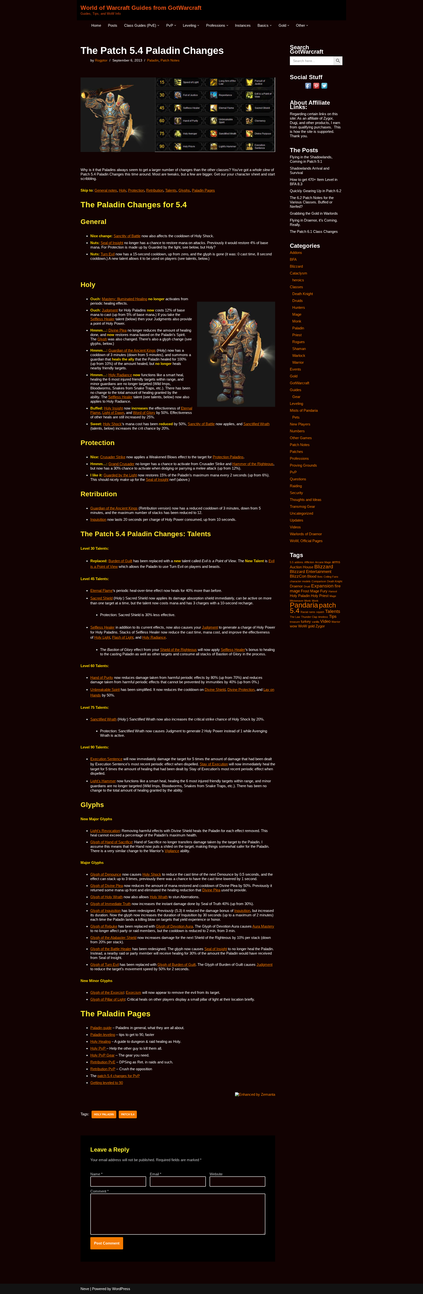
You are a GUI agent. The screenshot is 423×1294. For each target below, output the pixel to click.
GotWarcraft (299, 383)
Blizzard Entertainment (310, 571)
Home (96, 25)
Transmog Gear (302, 506)
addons (298, 562)
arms (336, 562)
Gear (296, 397)
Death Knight (302, 294)
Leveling (296, 403)
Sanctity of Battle (127, 236)
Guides (295, 390)
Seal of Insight (112, 243)
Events (295, 369)
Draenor (296, 586)
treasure (295, 621)
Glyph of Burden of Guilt (176, 964)
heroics (298, 280)
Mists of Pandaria (304, 410)
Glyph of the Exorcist (107, 992)
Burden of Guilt (120, 561)
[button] (158, 25)
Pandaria (304, 605)
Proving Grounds (303, 465)
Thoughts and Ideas (305, 500)
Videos (295, 527)
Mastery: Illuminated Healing (124, 299)
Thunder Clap (309, 616)
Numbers (297, 431)
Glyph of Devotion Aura (174, 926)
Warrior (298, 362)
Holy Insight (113, 408)
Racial (304, 611)
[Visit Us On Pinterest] (316, 88)
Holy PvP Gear (102, 1055)
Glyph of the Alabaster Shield (113, 937)
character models (300, 581)
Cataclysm (298, 273)
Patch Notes (170, 60)
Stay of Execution (214, 764)
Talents (170, 190)
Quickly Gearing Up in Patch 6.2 (315, 191)
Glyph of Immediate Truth (110, 904)
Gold (293, 376)
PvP (293, 472)
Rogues (298, 342)
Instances (243, 25)
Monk (296, 321)
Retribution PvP (102, 1069)
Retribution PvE (102, 1062)
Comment (99, 1191)
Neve (85, 1289)
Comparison (319, 581)
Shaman (299, 349)
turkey (306, 621)
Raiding (296, 486)
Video (325, 621)
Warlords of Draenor (306, 534)
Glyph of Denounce (105, 874)
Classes (296, 287)
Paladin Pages (203, 190)
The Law (295, 616)
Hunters (298, 307)
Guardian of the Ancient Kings (132, 350)
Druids (297, 301)
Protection (136, 190)
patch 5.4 (127, 1114)
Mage (296, 314)
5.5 (292, 562)
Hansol (333, 591)
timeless (323, 616)
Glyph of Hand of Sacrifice (111, 842)
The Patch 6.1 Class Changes (314, 231)
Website (216, 1174)
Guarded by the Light (120, 475)
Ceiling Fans (331, 576)
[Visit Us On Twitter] (324, 88)
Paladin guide (101, 1028)
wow (293, 626)
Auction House (301, 567)
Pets (296, 417)
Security (296, 493)
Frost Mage (310, 591)
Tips (333, 616)
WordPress (121, 1289)
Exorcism (133, 992)
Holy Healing (100, 1041)
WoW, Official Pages (306, 541)
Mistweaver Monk (300, 600)
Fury (324, 591)
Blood (311, 576)
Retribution (154, 190)
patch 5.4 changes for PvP (118, 1076)
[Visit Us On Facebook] (308, 88)
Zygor (320, 626)
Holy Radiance (120, 375)
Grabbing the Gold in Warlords (314, 213)
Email (155, 1174)
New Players (300, 424)
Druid (307, 586)
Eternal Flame (101, 590)
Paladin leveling (102, 1035)
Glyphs (184, 190)
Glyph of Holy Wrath (106, 897)
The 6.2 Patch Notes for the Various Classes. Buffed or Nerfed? (312, 202)
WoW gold (306, 626)
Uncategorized (301, 513)
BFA (293, 259)
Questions (298, 479)
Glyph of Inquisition (105, 910)
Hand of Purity (101, 677)
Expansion (322, 585)
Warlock (298, 355)
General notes (105, 190)
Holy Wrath (159, 897)
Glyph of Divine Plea (106, 885)
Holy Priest (320, 596)
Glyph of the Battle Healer (110, 949)
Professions (299, 458)
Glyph (102, 339)
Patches (296, 451)
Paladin (153, 60)
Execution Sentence (106, 759)
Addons (296, 252)
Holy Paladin (104, 1114)
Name (96, 1174)
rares (312, 611)
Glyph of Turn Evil (104, 964)
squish (320, 611)
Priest (297, 335)
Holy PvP (98, 1048)
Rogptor (101, 60)
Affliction (309, 562)
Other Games (301, 438)
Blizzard (296, 266)
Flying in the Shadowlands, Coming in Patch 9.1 (311, 159)
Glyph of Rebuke (103, 926)
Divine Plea (117, 330)
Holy (122, 190)
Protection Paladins (228, 457)
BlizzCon (298, 576)
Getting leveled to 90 (106, 1083)
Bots (320, 576)
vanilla (315, 621)
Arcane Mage (323, 562)
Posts (112, 25)
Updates (296, 520)
